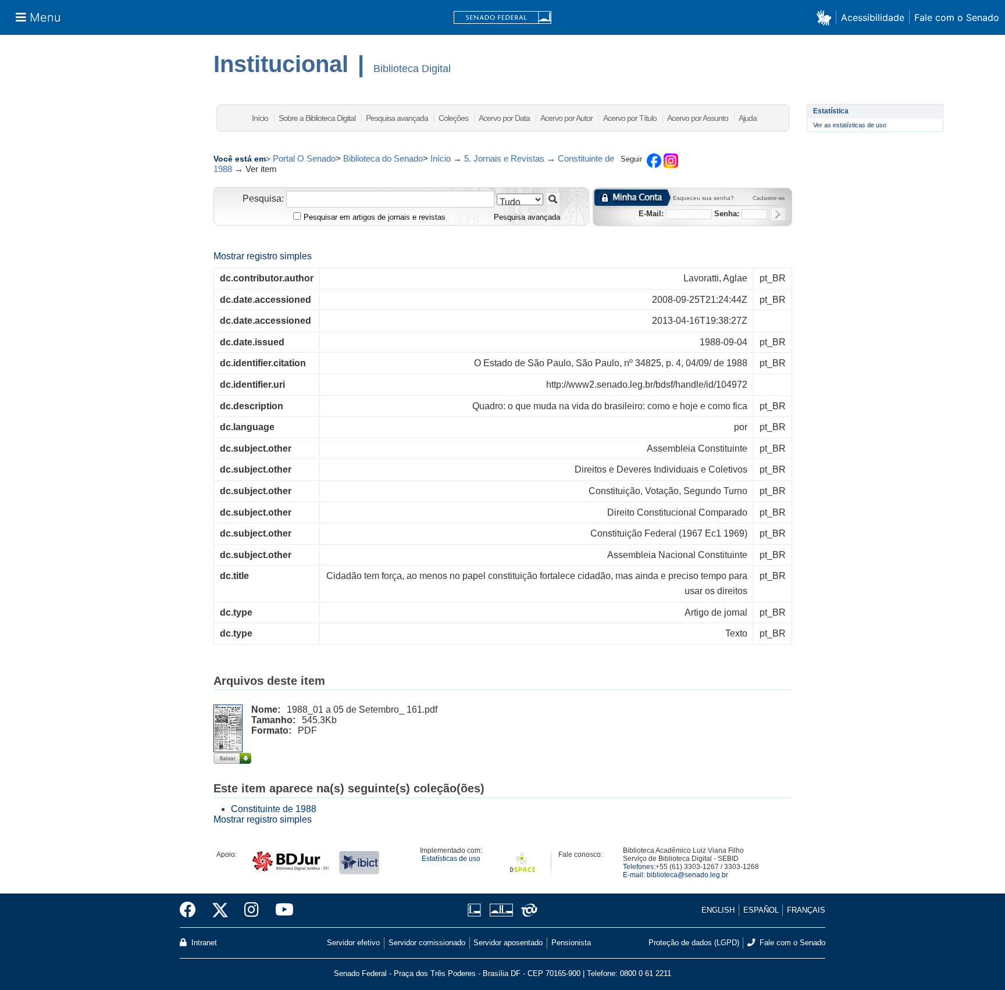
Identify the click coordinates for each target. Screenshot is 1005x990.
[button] (826, 17)
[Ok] (777, 214)
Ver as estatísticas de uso (849, 124)
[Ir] (553, 199)
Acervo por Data (504, 118)
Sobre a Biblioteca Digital (317, 118)
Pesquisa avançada (397, 118)
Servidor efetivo (353, 942)
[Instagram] (251, 910)
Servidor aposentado (508, 942)
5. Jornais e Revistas (504, 158)
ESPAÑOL (761, 910)
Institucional (280, 64)
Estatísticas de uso (451, 859)
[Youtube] (280, 910)
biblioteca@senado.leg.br (687, 875)
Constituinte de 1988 (273, 809)
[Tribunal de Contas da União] (527, 910)
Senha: (726, 213)
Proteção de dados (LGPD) (693, 942)
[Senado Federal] (502, 17)
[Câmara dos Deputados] (476, 910)
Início (260, 118)
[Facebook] (192, 910)
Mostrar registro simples (262, 256)
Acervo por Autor (566, 118)
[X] (220, 910)
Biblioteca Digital (412, 68)
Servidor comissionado (427, 942)
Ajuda (748, 118)
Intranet (203, 942)
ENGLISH (718, 910)
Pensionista (571, 942)
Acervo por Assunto (697, 118)
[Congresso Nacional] (501, 910)
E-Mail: (651, 213)
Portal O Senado (304, 158)
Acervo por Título (630, 118)
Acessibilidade (872, 17)
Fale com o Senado (956, 17)
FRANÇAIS (806, 910)
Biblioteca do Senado (383, 158)
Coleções (453, 118)
